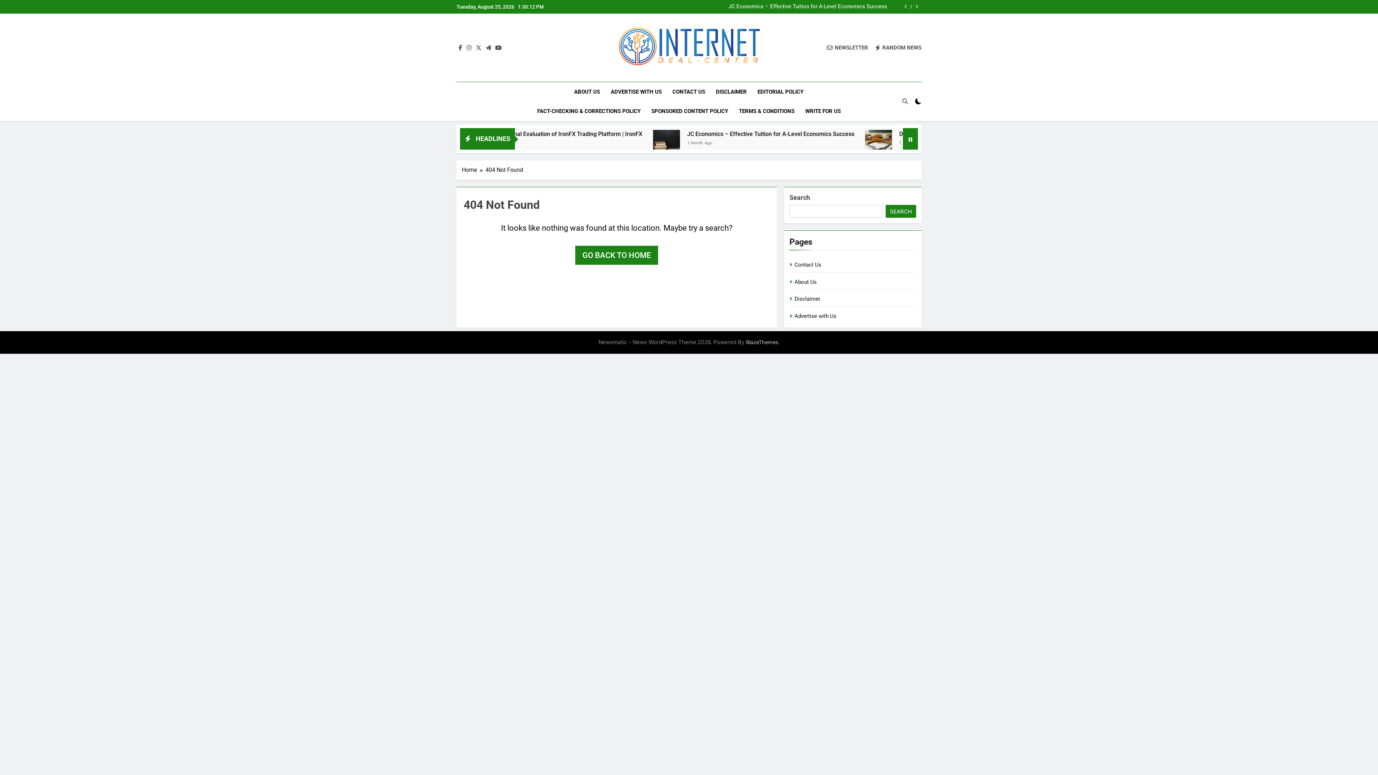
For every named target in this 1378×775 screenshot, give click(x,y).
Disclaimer (731, 92)
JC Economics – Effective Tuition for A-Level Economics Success (807, 7)
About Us (587, 92)
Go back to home (616, 255)
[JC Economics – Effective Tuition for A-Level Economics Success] (628, 143)
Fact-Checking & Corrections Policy (589, 111)
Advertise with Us (636, 92)
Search (799, 197)
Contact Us (688, 92)
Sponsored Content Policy (689, 111)
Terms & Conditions (767, 111)
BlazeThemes (762, 342)
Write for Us (823, 111)
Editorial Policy (780, 92)
